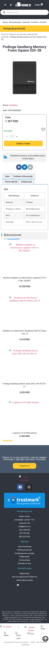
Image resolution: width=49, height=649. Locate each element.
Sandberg (13, 105)
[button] (19, 167)
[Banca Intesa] (30, 629)
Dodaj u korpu (23, 143)
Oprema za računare (18, 34)
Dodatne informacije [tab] (23, 176)
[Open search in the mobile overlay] (24, 12)
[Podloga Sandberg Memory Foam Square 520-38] (24, 78)
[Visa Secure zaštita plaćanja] (18, 626)
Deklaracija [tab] (26, 182)
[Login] (5, 5)
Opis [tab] (7, 176)
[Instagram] (29, 487)
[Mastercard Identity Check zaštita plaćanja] (6, 627)
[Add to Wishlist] (5, 136)
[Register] (11, 4)
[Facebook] (20, 487)
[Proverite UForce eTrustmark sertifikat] (24, 506)
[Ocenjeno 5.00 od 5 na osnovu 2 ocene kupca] (24, 440)
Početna (4, 34)
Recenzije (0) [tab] (11, 182)
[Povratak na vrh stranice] (45, 639)
